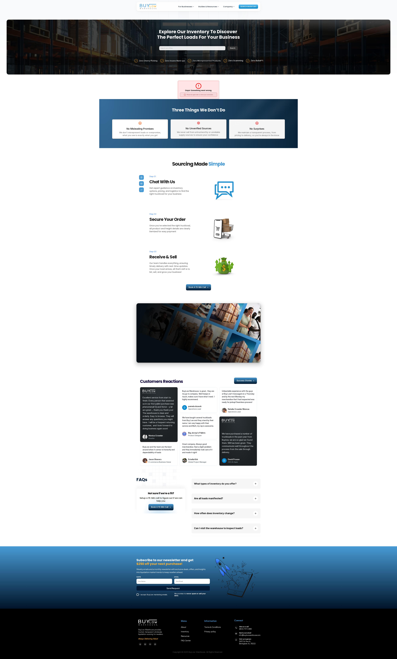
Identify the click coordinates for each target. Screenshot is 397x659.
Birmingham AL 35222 (247, 643)
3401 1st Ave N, (245, 641)
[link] (148, 622)
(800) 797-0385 (245, 629)
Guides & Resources (207, 6)
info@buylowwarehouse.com (249, 635)
